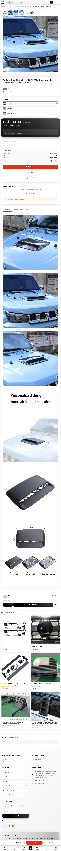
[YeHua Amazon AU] (4, 826)
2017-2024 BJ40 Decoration (22, 7)
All (9, 2)
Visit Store (34, 604)
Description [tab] (7, 209)
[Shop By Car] (30, 848)
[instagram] (13, 826)
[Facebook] (9, 826)
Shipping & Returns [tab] (18, 209)
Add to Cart (31, 167)
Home (3, 7)
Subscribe (15, 816)
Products (9, 7)
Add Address (31, 193)
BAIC (9, 596)
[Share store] (56, 605)
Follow (9, 604)
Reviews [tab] (28, 209)
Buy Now (30, 172)
